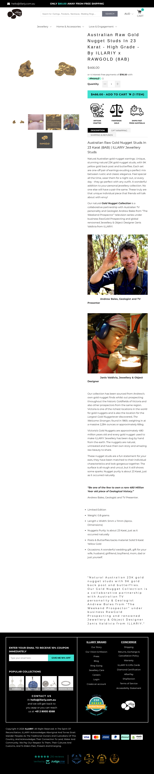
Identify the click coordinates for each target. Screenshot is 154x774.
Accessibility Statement (128, 688)
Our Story (96, 647)
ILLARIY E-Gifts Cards (129, 665)
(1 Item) (138, 94)
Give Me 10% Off (61, 657)
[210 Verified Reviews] (96, 717)
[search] (71, 14)
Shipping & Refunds (102, 135)
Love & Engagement (101, 26)
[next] (80, 70)
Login (96, 679)
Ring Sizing (96, 665)
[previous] (10, 70)
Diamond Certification (129, 669)
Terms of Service (128, 683)
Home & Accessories (68, 26)
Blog (96, 661)
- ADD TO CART (115, 94)
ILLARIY (29, 728)
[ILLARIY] (15, 13)
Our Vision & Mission (96, 651)
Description (98, 130)
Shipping (129, 647)
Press (96, 656)
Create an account (96, 684)
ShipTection (129, 678)
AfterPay (128, 674)
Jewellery (42, 26)
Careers (96, 675)
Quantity (93, 84)
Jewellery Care (96, 670)
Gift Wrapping (119, 130)
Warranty (129, 660)
